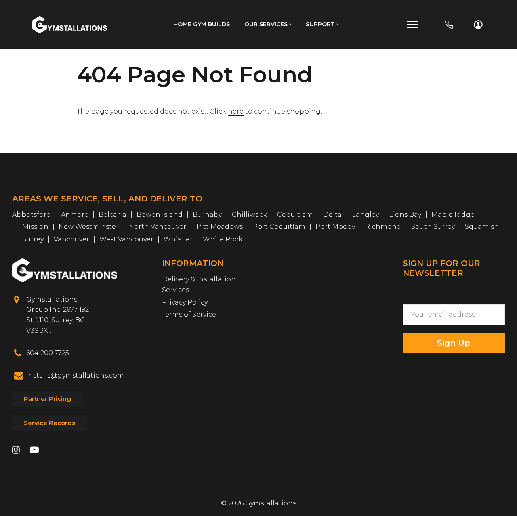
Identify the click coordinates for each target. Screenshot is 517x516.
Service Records (49, 423)
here (236, 111)
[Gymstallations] (69, 24)
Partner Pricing (47, 398)
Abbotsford (31, 214)
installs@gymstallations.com (75, 375)
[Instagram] (16, 450)
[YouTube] (34, 450)
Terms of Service (189, 314)
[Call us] (449, 25)
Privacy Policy (185, 302)
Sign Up (453, 343)
